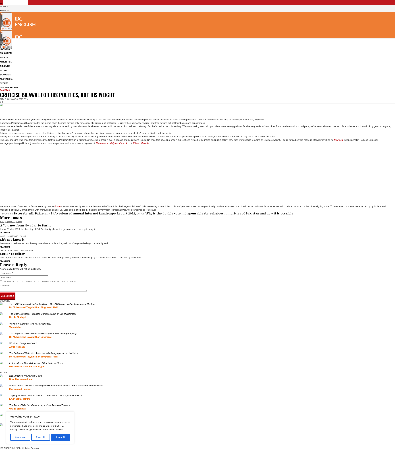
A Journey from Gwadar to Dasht (25, 226)
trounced (338, 140)
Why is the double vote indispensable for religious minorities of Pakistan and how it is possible (219, 214)
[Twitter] (1, 444)
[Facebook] (1, 434)
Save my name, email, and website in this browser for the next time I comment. (40, 282)
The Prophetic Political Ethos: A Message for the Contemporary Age (43, 333)
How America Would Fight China (25, 375)
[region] (40, 428)
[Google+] (1, 438)
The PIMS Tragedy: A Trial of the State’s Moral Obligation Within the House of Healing (52, 304)
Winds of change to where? (23, 343)
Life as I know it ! (13, 240)
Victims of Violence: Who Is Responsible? (30, 323)
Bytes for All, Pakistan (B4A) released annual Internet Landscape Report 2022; (75, 214)
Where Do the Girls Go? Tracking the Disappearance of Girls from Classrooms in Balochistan (56, 385)
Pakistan (5, 90)
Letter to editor (12, 254)
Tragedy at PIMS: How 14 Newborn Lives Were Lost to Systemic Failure (45, 395)
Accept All (60, 437)
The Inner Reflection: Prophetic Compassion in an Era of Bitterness (43, 314)
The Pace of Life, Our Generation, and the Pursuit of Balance (39, 405)
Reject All (40, 437)
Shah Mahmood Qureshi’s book (111, 143)
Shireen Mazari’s (140, 143)
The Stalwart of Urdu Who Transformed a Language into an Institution (43, 353)
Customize (20, 437)
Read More (5, 233)
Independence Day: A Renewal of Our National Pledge (36, 363)
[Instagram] (1, 441)
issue (57, 206)
